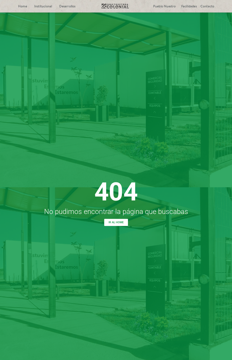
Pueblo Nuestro (164, 6)
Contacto (207, 6)
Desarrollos (67, 6)
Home (22, 6)
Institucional (43, 6)
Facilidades (189, 6)
